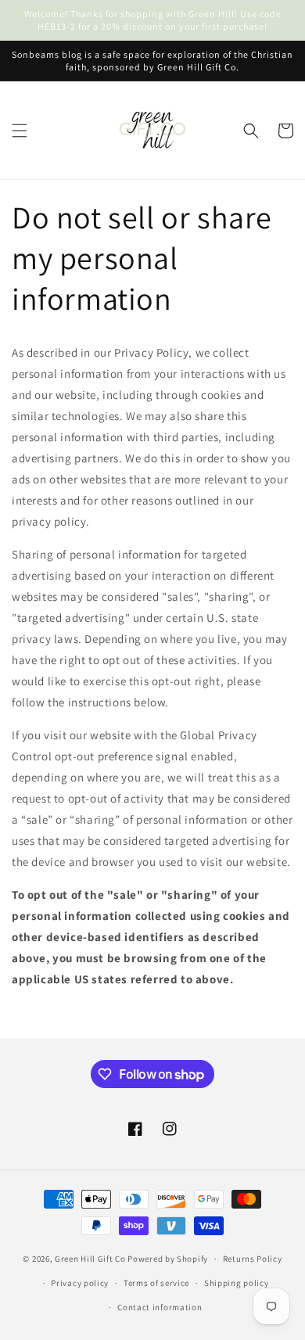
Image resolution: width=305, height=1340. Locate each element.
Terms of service (156, 1282)
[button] (19, 130)
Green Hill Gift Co (90, 1258)
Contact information (159, 1307)
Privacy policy (80, 1282)
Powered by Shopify (167, 1258)
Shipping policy (236, 1282)
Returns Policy (252, 1258)
